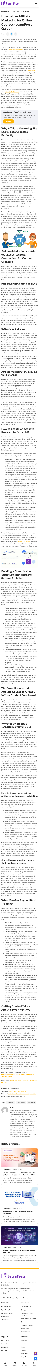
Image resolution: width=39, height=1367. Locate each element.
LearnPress (5, 12)
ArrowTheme (25, 1357)
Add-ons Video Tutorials (29, 1319)
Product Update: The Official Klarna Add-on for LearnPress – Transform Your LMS (19, 1174)
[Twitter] (12, 34)
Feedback (4, 1347)
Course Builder (6, 1307)
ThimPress (16, 1283)
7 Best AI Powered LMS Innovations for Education (18, 1213)
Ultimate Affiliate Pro (12, 92)
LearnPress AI (5, 1310)
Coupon (23, 1322)
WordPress (31, 1103)
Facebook (24, 1341)
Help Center (5, 1341)
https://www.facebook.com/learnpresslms (22, 1094)
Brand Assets (25, 1332)
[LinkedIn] (15, 34)
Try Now (8, 121)
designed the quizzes (16, 50)
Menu (36, 3)
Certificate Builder (7, 1313)
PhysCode (24, 1354)
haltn (27, 12)
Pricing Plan (25, 1328)
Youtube (23, 1350)
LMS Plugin (21, 1103)
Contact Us (5, 1344)
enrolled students (24, 542)
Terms (18, 1298)
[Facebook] (7, 34)
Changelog (24, 1310)
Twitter (23, 1344)
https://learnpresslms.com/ (17, 1091)
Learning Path (5, 1316)
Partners (4, 1350)
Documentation (26, 1307)
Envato (23, 1347)
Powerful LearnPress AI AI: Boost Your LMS (19, 1251)
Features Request (27, 1325)
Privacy (25, 1298)
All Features (5, 1320)
